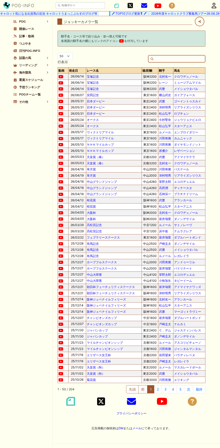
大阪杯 (91, 212)
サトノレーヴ (183, 225)
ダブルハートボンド (187, 237)
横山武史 (165, 95)
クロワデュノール (186, 76)
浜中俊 (163, 231)
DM (121, 428)
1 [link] (150, 389)
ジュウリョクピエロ (187, 120)
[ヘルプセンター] (172, 6)
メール (136, 428)
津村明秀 (165, 107)
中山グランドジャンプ (102, 181)
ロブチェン (181, 113)
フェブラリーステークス (103, 237)
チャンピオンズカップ (102, 318)
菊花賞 (91, 380)
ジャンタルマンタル (187, 349)
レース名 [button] (93, 70)
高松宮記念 (94, 225)
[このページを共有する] (199, 21)
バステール (181, 169)
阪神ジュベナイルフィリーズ (106, 299)
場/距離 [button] (147, 70)
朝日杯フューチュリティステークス (111, 287)
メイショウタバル (186, 89)
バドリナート (183, 268)
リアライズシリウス (187, 107)
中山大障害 (94, 274)
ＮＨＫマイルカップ (100, 144)
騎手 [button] (162, 70)
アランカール (183, 200)
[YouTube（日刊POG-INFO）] (157, 5)
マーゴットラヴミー (187, 311)
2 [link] (158, 389)
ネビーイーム (183, 280)
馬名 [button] (177, 70)
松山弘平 (165, 113)
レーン (163, 82)
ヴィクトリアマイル (100, 132)
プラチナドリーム (186, 194)
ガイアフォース (184, 95)
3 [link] (165, 389)
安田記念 (93, 95)
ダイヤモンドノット (187, 144)
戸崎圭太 (165, 243)
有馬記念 (93, 243)
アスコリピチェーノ (187, 342)
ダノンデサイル (184, 219)
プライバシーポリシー (131, 413)
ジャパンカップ (97, 330)
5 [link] (180, 389)
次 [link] (188, 389)
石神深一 (165, 194)
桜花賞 (91, 200)
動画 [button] (61, 70)
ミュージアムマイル (187, 82)
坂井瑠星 (165, 219)
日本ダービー (96, 101)
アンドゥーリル (184, 262)
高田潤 (163, 188)
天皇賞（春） (96, 157)
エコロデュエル (184, 181)
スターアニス (183, 126)
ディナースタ (183, 188)
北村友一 (165, 76)
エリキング (181, 380)
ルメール (165, 132)
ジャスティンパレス (187, 330)
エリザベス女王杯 (99, 355)
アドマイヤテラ (184, 157)
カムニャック (183, 138)
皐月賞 (91, 169)
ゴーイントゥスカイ (187, 101)
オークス (93, 120)
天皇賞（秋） (96, 367)
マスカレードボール (187, 367)
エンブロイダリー (186, 132)
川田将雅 (165, 138)
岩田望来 (165, 355)
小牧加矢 (165, 280)
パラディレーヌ (184, 355)
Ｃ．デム (165, 330)
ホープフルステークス (102, 262)
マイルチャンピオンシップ (105, 342)
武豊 (162, 89)
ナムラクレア (183, 231)
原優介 (163, 150)
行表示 (63, 62)
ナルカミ (180, 324)
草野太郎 (165, 181)
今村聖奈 (165, 120)
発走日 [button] (73, 70)
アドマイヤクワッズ (187, 287)
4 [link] (173, 389)
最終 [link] (199, 389)
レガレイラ (181, 256)
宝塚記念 (93, 76)
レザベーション (184, 150)
